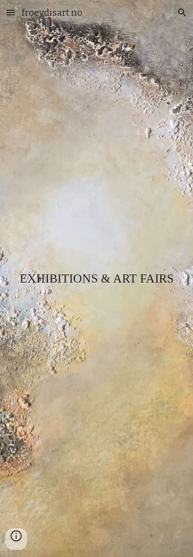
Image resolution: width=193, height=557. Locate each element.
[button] (11, 12)
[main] (96, 278)
